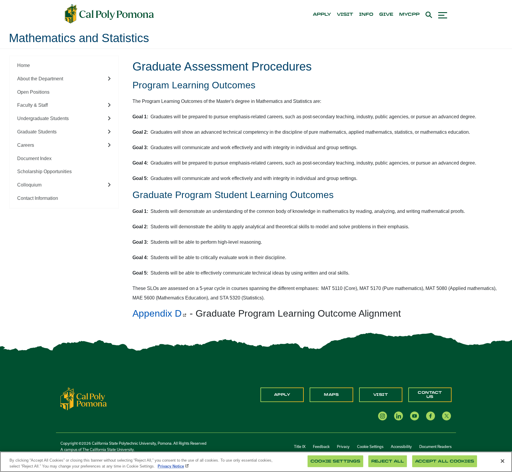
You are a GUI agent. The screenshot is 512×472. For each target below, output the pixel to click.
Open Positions (33, 92)
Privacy (343, 446)
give (386, 14)
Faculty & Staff (32, 105)
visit (345, 14)
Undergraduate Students (43, 118)
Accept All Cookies (444, 461)
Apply (282, 395)
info (366, 14)
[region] (256, 462)
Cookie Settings (370, 446)
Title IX (299, 446)
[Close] (502, 461)
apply (322, 14)
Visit (380, 395)
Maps (331, 395)
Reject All (387, 461)
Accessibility (401, 446)
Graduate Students (37, 131)
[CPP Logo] (83, 398)
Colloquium (29, 184)
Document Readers (435, 446)
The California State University (108, 449)
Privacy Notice (171, 466)
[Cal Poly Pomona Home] (109, 14)
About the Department (40, 78)
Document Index (34, 158)
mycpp (409, 14)
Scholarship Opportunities (44, 171)
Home (23, 65)
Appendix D (157, 313)
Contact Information (37, 198)
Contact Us (430, 394)
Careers (25, 145)
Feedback (321, 446)
